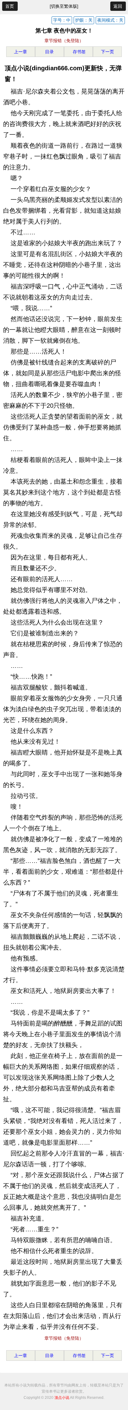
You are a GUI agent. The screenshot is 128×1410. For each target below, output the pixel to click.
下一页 (107, 51)
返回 (117, 6)
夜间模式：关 (110, 20)
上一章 (20, 51)
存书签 (78, 51)
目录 (49, 51)
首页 (9, 6)
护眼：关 (84, 20)
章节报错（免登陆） (64, 40)
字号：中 (62, 20)
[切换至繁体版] (64, 6)
